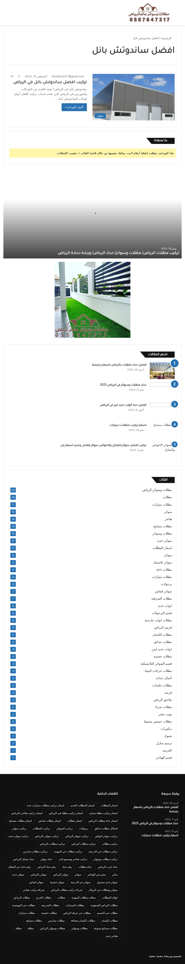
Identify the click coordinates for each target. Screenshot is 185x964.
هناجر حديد (112, 936)
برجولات (166, 584)
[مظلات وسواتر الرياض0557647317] (149, 12)
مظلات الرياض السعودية (104, 905)
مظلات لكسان (109, 920)
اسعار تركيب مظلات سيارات (128, 425)
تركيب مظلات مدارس (35, 851)
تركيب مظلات (110, 843)
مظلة (31, 928)
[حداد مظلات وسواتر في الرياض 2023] (162, 390)
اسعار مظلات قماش (49, 820)
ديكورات (166, 728)
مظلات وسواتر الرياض (157, 490)
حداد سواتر (46, 859)
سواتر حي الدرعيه (80, 882)
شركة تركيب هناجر (33, 889)
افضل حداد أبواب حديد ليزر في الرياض (123, 405)
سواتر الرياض (60, 874)
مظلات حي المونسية (23, 905)
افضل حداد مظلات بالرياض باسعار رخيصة (118, 365)
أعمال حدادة (164, 678)
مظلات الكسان (162, 634)
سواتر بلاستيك (162, 562)
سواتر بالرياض (38, 874)
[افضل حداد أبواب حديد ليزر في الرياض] (162, 410)
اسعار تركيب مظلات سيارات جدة (45, 805)
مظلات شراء (163, 707)
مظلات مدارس (56, 920)
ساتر (115, 874)
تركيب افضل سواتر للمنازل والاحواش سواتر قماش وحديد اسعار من (103, 445)
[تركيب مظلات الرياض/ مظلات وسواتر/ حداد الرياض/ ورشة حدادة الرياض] (92, 213)
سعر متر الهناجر (97, 874)
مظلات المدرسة (50, 905)
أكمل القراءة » (74, 107)
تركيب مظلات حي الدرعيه (103, 851)
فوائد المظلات (110, 897)
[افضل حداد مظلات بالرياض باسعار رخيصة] (162, 370)
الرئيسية (166, 38)
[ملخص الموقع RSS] (6, 956)
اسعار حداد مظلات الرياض (103, 820)
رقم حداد (67, 866)
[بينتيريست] (33, 956)
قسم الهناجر (164, 757)
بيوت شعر (165, 714)
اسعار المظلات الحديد (82, 805)
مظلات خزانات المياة (158, 671)
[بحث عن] (179, 14)
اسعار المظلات (162, 548)
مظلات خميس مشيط (158, 721)
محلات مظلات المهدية (84, 897)
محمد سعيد (156, 956)
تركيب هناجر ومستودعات (73, 859)
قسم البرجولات (162, 613)
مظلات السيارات (74, 905)
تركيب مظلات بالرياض (52, 843)
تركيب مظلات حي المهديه (68, 851)
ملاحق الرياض (162, 699)
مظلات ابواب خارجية (158, 620)
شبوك (168, 736)
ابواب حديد (165, 605)
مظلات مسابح (163, 526)
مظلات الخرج (43, 897)
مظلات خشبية (163, 656)
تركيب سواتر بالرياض (47, 836)
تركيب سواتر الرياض (76, 836)
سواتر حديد (164, 540)
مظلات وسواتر (162, 533)
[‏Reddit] (17, 956)
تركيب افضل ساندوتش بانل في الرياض (50, 82)
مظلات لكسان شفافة (83, 920)
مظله (18, 928)
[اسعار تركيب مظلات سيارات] (162, 430)
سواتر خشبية (57, 882)
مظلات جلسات (162, 685)
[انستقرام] (11, 956)
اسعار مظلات (74, 820)
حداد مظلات (85, 866)
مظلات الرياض (21, 897)
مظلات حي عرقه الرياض (77, 913)
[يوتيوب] (22, 956)
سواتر (168, 512)
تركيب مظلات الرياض (83, 843)
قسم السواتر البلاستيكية (156, 663)
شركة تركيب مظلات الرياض (66, 889)
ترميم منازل (164, 743)
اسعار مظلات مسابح (20, 820)
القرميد (167, 750)
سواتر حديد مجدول (107, 882)
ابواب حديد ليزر (162, 649)
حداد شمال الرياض (23, 859)
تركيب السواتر (64, 828)
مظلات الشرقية (161, 598)
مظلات (167, 497)
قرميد (168, 692)
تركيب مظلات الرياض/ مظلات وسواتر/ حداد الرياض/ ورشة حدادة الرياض (118, 253)
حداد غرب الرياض (108, 866)
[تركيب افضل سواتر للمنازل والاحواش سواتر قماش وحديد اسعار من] (162, 451)
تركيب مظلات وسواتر (105, 859)
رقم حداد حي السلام (20, 866)
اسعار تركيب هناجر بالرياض (26, 813)
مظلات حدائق (163, 642)
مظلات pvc (164, 569)
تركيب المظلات (41, 828)
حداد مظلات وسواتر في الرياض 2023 (123, 385)
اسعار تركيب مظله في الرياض (66, 813)
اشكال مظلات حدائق (106, 828)
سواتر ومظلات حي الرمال (103, 889)
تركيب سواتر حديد (18, 836)
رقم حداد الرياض (46, 866)
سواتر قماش (163, 591)
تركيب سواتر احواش (106, 836)
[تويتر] (38, 956)
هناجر (168, 519)
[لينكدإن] (27, 956)
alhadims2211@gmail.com (68, 76)
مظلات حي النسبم (107, 913)
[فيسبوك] (44, 956)
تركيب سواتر (19, 828)
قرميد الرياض (163, 627)
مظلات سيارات (162, 504)
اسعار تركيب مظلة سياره (103, 813)
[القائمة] (5, 14)
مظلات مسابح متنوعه (106, 928)
